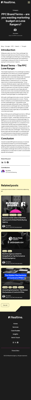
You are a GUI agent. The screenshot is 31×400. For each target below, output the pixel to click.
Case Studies (15, 330)
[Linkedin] (2, 162)
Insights (15, 334)
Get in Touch (15, 337)
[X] (5, 162)
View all (5, 305)
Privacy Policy (15, 350)
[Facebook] (8, 162)
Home (15, 323)
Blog (2, 46)
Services (15, 327)
